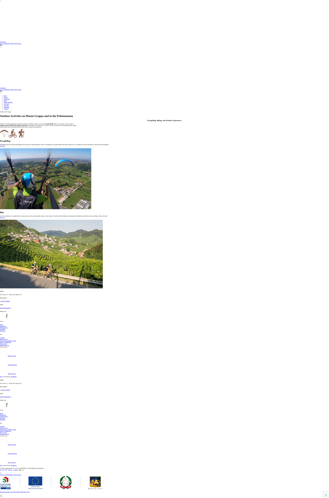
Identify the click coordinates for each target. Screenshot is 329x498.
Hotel (5, 96)
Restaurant (7, 99)
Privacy (10, 470)
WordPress (14, 376)
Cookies (15, 470)
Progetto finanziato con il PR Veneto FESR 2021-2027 (15, 492)
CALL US (3, 43)
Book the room (12, 356)
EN (3, 42)
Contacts (6, 109)
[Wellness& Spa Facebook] (7, 318)
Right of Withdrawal (5, 342)
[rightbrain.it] (21, 470)
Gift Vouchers (17, 43)
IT (0, 42)
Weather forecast (4, 345)
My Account (3, 344)
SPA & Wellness (8, 102)
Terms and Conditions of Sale (8, 341)
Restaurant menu (12, 365)
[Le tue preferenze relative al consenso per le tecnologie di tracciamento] (326, 495)
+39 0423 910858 (5, 301)
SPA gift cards (12, 373)
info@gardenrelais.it (5, 308)
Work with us (3, 347)
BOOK (8, 43)
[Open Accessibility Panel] (0, 473)
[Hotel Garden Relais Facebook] (2, 318)
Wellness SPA (4, 328)
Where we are (4, 339)
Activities (6, 105)
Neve (1, 376)
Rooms (6, 97)
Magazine (6, 107)
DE (5, 42)
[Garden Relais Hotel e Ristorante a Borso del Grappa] (19, 40)
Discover (2, 146)
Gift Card (6, 104)
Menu (11, 43)
